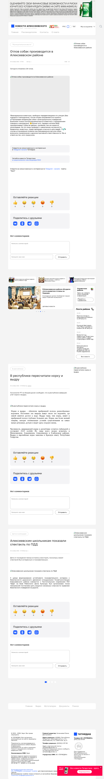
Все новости (85, 356)
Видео (38, 706)
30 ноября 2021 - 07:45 (16, 550)
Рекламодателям (29, 32)
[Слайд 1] (36, 311)
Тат (74, 26)
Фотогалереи (50, 706)
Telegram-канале (20, 150)
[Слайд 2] (38, 311)
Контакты (44, 32)
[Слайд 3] (40, 311)
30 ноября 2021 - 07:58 (16, 61)
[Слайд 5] (44, 311)
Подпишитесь (84, 772)
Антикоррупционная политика (22, 769)
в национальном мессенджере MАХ (26, 160)
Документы (64, 706)
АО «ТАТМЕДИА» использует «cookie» (24, 771)
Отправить (62, 257)
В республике (17, 369)
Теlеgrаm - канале (53, 169)
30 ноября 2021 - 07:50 (16, 385)
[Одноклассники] (22, 223)
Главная (14, 32)
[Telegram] (29, 223)
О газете (55, 32)
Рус (64, 26)
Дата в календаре (19, 534)
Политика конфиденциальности (22, 775)
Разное (75, 706)
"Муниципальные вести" (22, 44)
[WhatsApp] (37, 223)
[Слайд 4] (42, 311)
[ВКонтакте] (15, 223)
